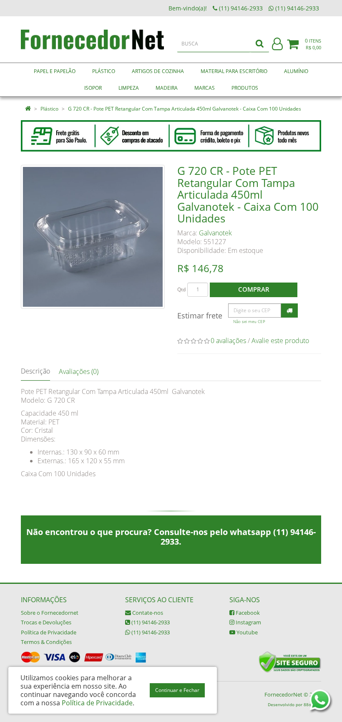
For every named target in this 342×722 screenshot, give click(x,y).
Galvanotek (215, 232)
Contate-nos (147, 612)
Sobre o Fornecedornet (49, 612)
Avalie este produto (280, 340)
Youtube (246, 632)
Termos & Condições (46, 642)
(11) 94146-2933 (150, 622)
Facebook (247, 612)
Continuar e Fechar (177, 690)
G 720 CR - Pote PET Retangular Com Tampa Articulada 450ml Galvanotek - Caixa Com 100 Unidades (184, 108)
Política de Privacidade (48, 632)
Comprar (253, 289)
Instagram (247, 622)
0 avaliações (228, 340)
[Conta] (277, 44)
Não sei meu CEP (249, 321)
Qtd (181, 289)
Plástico (49, 108)
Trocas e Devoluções (46, 622)
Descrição (35, 371)
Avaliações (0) (78, 371)
